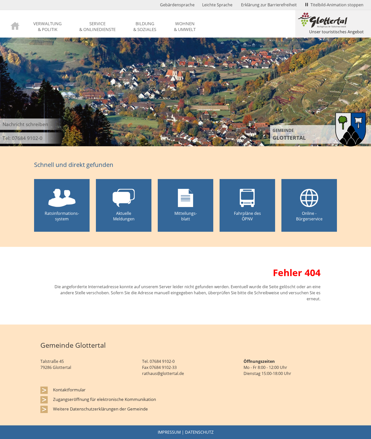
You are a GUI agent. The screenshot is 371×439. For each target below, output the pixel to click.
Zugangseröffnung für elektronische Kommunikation (104, 399)
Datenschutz (199, 432)
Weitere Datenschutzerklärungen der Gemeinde (100, 409)
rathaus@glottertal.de (163, 373)
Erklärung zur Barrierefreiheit (269, 5)
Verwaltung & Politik (47, 26)
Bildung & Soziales (144, 26)
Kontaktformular (69, 390)
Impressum (169, 432)
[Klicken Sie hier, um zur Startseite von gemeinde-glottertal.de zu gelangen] (350, 145)
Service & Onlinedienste (97, 26)
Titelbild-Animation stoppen (336, 5)
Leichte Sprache (217, 5)
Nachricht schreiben (25, 124)
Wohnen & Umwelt (185, 26)
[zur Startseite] (15, 25)
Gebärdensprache (177, 5)
